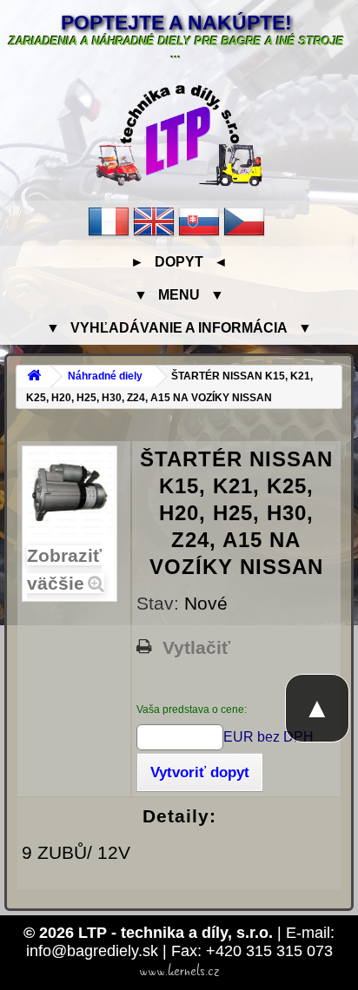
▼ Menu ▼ (179, 294)
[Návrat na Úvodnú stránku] (33, 376)
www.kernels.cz (179, 970)
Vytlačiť (196, 647)
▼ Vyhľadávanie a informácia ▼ (179, 327)
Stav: (160, 603)
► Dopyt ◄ (179, 261)
